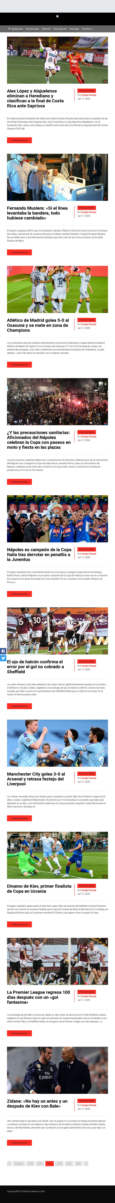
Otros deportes (60, 29)
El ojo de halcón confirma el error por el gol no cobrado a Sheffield (35, 666)
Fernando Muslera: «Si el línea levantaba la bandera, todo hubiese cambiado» (37, 213)
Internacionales (32, 29)
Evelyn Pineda (88, 95)
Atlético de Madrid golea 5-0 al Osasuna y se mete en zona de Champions (38, 325)
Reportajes (74, 29)
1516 (40, 1163)
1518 (59, 1163)
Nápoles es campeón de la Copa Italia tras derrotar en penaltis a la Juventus (39, 554)
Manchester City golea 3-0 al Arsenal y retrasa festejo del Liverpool (36, 778)
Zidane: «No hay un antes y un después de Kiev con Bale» (37, 1103)
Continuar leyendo (19, 140)
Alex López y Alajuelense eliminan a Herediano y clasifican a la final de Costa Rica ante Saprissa (35, 98)
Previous (19, 1163)
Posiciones (87, 29)
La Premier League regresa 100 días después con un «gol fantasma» (38, 997)
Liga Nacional (17, 29)
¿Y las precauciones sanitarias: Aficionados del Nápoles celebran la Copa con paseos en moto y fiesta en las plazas (39, 440)
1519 (69, 1163)
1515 (30, 1163)
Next (78, 1163)
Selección (46, 29)
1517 (49, 1163)
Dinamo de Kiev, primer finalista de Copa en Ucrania (39, 888)
